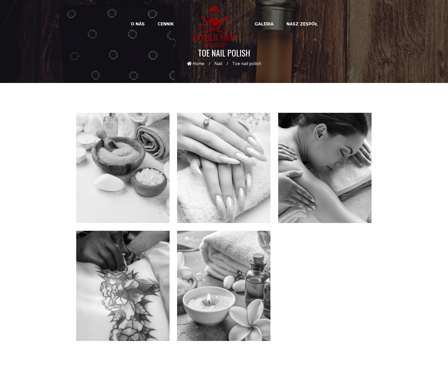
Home (198, 63)
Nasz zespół (302, 24)
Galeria (264, 24)
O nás (138, 24)
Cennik (166, 24)
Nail (218, 63)
